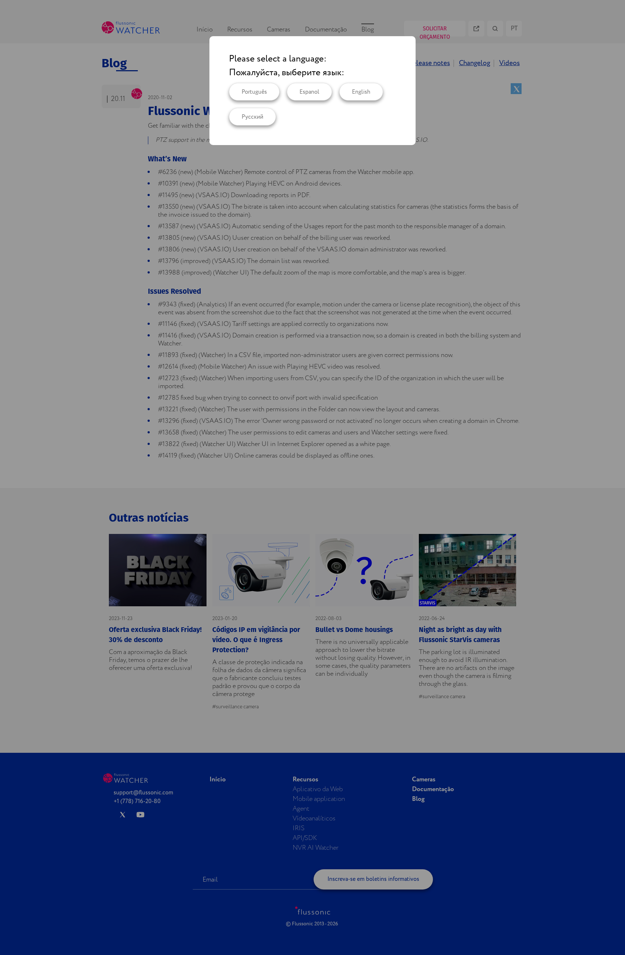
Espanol (309, 92)
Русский (252, 117)
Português (254, 92)
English (361, 92)
